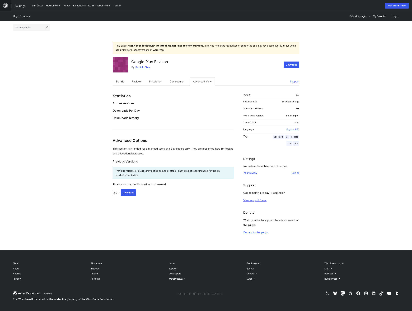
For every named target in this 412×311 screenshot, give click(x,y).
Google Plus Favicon (149, 61)
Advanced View (202, 81)
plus (296, 143)
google (294, 137)
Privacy (17, 278)
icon (289, 143)
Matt (328, 268)
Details (120, 81)
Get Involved (253, 263)
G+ (287, 137)
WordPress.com (334, 263)
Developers (175, 273)
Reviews (137, 81)
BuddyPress (332, 278)
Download (291, 64)
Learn (172, 263)
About (16, 263)
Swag (251, 278)
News (16, 268)
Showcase (96, 263)
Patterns (95, 278)
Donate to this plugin (255, 232)
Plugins (94, 273)
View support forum (255, 200)
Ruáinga (48, 293)
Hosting (17, 273)
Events (250, 268)
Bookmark (278, 137)
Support (294, 81)
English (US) (292, 129)
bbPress (330, 273)
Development (177, 81)
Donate (252, 273)
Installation (155, 81)
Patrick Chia (142, 67)
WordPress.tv (177, 278)
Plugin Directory (21, 16)
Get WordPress (397, 5)
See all (295, 172)
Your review (250, 172)
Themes (95, 268)
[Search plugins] (47, 27)
